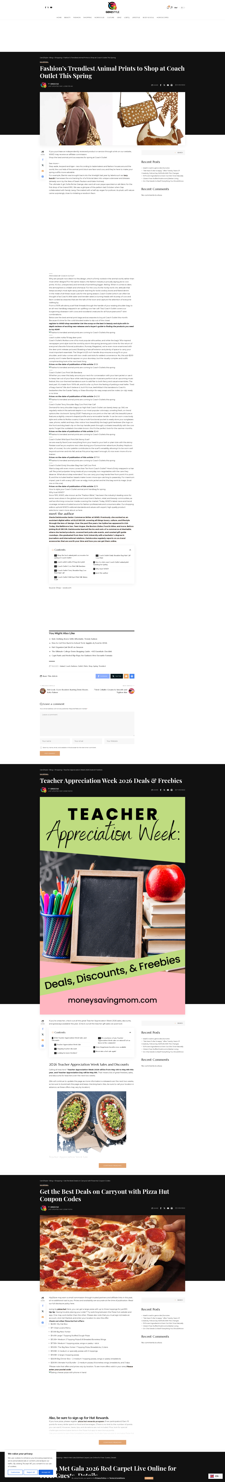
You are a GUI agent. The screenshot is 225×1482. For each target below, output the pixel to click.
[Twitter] (48, 7)
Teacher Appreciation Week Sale (69, 1044)
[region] (30, 1463)
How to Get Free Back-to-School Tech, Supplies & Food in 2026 (79, 643)
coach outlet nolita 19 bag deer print (71, 562)
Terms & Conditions (117, 1478)
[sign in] (41, 7)
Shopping (44, 62)
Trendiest (102, 666)
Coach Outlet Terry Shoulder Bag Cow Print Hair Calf (70, 571)
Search (180, 152)
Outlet (80, 666)
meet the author (102, 573)
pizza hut (61, 1309)
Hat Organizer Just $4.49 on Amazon (67, 647)
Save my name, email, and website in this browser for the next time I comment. (69, 747)
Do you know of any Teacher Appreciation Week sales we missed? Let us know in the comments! (114, 1040)
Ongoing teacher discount (67, 1049)
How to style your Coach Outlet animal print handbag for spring (111, 563)
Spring (95, 666)
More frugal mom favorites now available (111, 1047)
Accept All (46, 1472)
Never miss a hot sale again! (106, 1051)
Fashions (74, 666)
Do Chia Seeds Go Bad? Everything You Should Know (163, 181)
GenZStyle (54, 84)
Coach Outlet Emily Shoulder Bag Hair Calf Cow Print (113, 556)
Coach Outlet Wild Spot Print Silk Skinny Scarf (70, 578)
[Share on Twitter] (164, 85)
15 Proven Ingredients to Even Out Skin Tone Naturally (163, 176)
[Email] (168, 85)
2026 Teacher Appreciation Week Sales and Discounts (69, 1039)
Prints (86, 666)
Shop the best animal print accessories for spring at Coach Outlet (71, 556)
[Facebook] (45, 7)
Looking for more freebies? (67, 1053)
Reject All (31, 1472)
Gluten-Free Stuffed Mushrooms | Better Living (160, 178)
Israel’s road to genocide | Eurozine (156, 168)
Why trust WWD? (102, 569)
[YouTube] (51, 7)
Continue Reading (112, 1165)
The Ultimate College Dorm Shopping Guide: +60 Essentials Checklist (82, 651)
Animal (62, 666)
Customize (15, 1472)
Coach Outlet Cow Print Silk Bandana (71, 566)
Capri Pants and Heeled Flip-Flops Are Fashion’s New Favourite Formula (82, 655)
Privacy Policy (100, 1478)
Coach (67, 666)
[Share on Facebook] (160, 85)
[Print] (171, 85)
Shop (90, 666)
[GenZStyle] (113, 7)
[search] (171, 7)
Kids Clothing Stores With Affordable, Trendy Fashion (74, 639)
